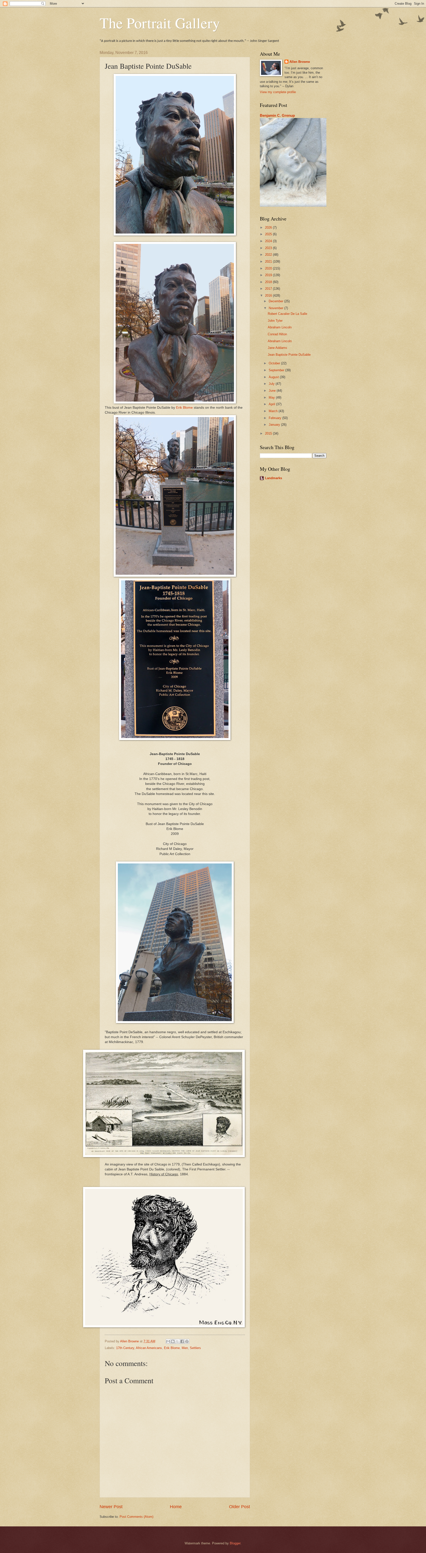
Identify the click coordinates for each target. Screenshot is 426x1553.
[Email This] (168, 1341)
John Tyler (275, 320)
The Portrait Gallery (160, 23)
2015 (269, 433)
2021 (269, 261)
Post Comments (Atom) (136, 1517)
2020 (269, 268)
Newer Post (111, 1506)
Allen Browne (299, 62)
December (276, 301)
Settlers (195, 1348)
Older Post (239, 1506)
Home (176, 1506)
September (277, 370)
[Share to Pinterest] (186, 1341)
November (276, 308)
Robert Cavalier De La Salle (287, 314)
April (272, 404)
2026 (269, 227)
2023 (269, 248)
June (273, 390)
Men (185, 1348)
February (275, 418)
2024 (269, 241)
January (275, 424)
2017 (269, 288)
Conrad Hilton (277, 334)
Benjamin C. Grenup (277, 115)
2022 (269, 254)
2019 (269, 275)
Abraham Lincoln (280, 327)
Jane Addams (277, 348)
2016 (269, 295)
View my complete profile (278, 92)
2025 (269, 234)
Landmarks (273, 478)
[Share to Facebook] (182, 1341)
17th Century (125, 1348)
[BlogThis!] (172, 1341)
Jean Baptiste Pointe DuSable (289, 354)
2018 (269, 282)
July (272, 384)
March (274, 411)
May (272, 397)
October (275, 363)
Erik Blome (184, 407)
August (274, 377)
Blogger (235, 1543)
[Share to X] (177, 1341)
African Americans (149, 1348)
